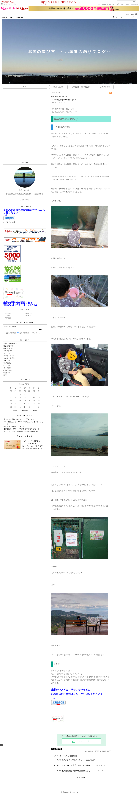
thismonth (25, 410)
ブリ (5, 361)
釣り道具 (6, 348)
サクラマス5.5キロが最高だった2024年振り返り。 (21, 431)
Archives (25, 310)
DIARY (11, 17)
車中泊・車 (7, 356)
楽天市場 (134, 5)
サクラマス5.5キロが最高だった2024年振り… (74, 765)
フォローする (25, 200)
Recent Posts (24, 416)
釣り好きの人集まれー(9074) (67, 100)
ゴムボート (7, 358)
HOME (4, 17)
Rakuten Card (24, 436)
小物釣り (6, 370)
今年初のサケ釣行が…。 (61, 96)
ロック (5, 368)
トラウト (6, 353)
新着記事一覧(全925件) (81, 87)
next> (35, 410)
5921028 (130, 14)
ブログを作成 (124, 5)
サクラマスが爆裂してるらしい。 (15, 427)
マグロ (5, 363)
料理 (5, 373)
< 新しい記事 (58, 87)
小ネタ (5, 351)
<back (15, 410)
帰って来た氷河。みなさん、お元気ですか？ (19, 419)
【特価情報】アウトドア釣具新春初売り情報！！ (21, 429)
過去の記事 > (105, 87)
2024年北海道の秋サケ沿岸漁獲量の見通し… (74, 771)
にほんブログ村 (9, 222)
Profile (25, 163)
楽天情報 (6, 346)
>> (106, 5)
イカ (5, 365)
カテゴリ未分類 (9, 344)
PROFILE (19, 17)
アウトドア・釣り (10, 4)
